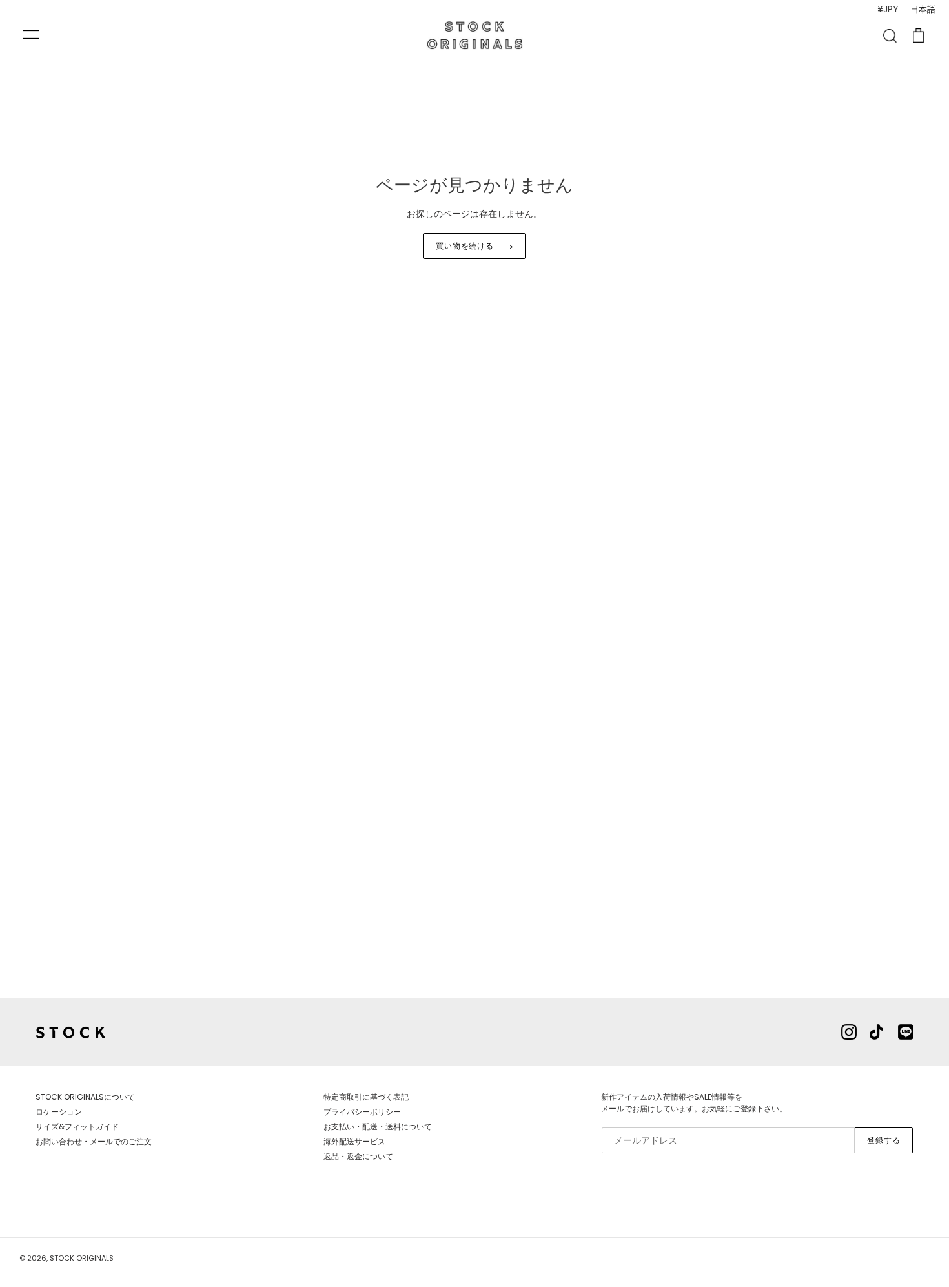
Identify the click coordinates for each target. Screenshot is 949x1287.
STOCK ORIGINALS (82, 1258)
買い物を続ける (465, 245)
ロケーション (59, 1111)
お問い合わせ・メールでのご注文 (94, 1141)
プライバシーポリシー (362, 1111)
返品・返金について (358, 1156)
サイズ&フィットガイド (77, 1126)
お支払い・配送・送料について (377, 1126)
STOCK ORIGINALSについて (85, 1096)
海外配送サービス (354, 1141)
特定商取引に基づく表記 (366, 1096)
